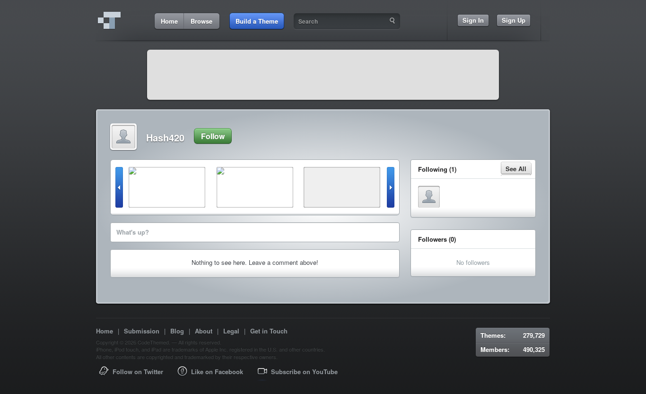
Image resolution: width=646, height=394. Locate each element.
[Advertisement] (323, 74)
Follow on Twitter (138, 371)
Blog (177, 330)
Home (104, 330)
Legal (231, 330)
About (203, 330)
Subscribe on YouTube (304, 371)
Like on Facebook (217, 371)
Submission (141, 330)
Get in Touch (269, 330)
